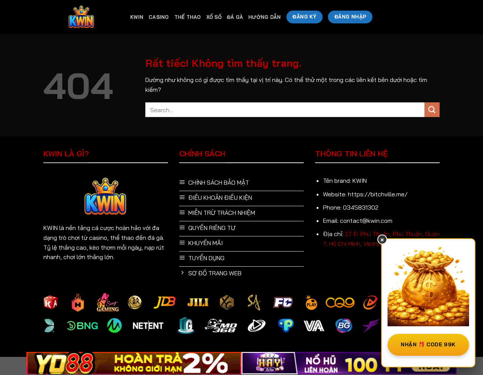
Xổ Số (214, 17)
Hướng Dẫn (264, 17)
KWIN (136, 17)
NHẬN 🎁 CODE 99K (428, 344)
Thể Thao (187, 17)
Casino (159, 17)
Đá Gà (235, 17)
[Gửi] (432, 109)
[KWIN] (81, 17)
